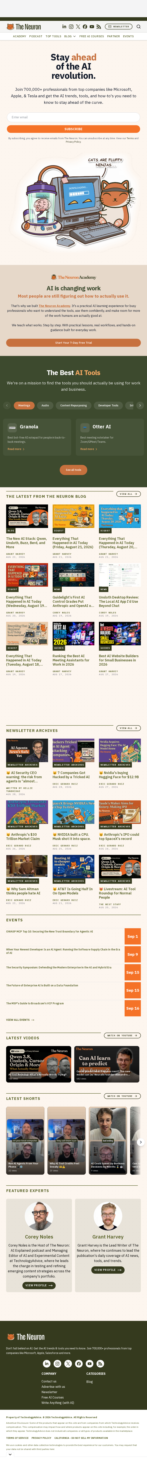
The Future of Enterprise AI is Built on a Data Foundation (42, 985)
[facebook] (85, 26)
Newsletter (121, 26)
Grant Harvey (15, 553)
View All (126, 493)
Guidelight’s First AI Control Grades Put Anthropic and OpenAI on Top (73, 601)
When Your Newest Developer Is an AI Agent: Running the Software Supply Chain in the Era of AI (63, 951)
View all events (18, 1020)
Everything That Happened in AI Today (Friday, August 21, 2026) (73, 543)
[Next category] (140, 405)
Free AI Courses (91, 36)
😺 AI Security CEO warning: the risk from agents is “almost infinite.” (24, 777)
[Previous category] (7, 405)
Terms (130, 138)
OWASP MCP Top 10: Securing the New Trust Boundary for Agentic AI (49, 931)
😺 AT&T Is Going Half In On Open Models (73, 891)
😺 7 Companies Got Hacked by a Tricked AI (71, 775)
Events (128, 36)
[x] (78, 26)
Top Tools (53, 36)
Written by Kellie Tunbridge (19, 790)
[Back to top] (139, 1462)
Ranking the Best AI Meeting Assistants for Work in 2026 (71, 660)
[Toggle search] (138, 26)
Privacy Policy (73, 141)
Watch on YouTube (119, 1035)
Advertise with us (53, 1386)
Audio (45, 405)
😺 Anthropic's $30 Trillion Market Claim (23, 836)
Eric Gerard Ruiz (65, 783)
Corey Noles (61, 612)
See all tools (73, 470)
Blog (68, 36)
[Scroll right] (141, 1142)
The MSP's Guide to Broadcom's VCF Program (35, 1003)
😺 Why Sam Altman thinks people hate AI (23, 891)
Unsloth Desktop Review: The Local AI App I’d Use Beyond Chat (119, 601)
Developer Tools (108, 405)
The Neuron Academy (54, 306)
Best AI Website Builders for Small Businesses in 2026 (119, 660)
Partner (113, 36)
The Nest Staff (110, 904)
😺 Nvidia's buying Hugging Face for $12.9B (119, 775)
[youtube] (92, 26)
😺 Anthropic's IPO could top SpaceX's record (119, 836)
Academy (19, 36)
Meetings (24, 405)
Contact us (49, 1381)
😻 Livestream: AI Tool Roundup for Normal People (117, 893)
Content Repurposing (73, 405)
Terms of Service (17, 1438)
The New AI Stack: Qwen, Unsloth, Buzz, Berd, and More (26, 543)
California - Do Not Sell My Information (81, 1438)
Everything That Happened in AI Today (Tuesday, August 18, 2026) (23, 660)
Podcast (35, 36)
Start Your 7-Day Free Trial (73, 342)
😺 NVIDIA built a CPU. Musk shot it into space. (72, 836)
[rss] (98, 26)
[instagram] (71, 26)
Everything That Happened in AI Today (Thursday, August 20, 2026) (116, 543)
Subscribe (73, 129)
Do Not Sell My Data (66, 1449)
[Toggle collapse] (10, 1454)
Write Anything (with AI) (58, 1402)
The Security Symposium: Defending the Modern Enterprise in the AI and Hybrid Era (59, 967)
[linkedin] (64, 26)
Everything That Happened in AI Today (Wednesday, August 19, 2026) (25, 601)
